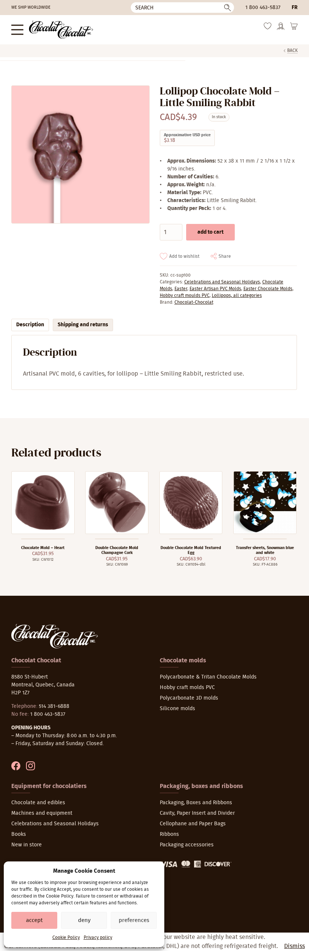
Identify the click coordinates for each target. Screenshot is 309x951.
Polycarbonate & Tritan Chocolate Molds (208, 677)
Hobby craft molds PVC (187, 687)
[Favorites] (267, 28)
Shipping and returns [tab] (83, 324)
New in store (26, 845)
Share (225, 256)
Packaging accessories (187, 845)
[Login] (281, 29)
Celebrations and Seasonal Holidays (222, 282)
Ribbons (169, 834)
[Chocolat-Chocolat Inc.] (61, 30)
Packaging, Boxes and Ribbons (196, 802)
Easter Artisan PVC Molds (215, 288)
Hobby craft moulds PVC (185, 295)
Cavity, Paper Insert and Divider (197, 813)
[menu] (17, 29)
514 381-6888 (54, 706)
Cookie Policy (66, 937)
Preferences (134, 920)
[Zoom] (80, 154)
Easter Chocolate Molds (267, 288)
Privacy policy (98, 937)
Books (18, 834)
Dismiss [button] (294, 946)
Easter (180, 288)
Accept (34, 920)
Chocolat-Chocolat (193, 302)
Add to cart (210, 232)
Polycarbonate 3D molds (189, 698)
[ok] (227, 7)
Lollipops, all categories (237, 295)
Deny (84, 920)
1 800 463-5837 (262, 7)
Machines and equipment (41, 813)
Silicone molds (177, 708)
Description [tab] (30, 324)
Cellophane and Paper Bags (193, 823)
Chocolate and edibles (38, 802)
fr (295, 7)
